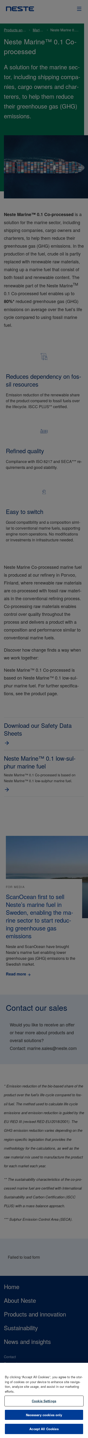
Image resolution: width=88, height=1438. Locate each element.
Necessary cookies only (44, 1415)
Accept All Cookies (43, 1428)
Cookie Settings (44, 1401)
